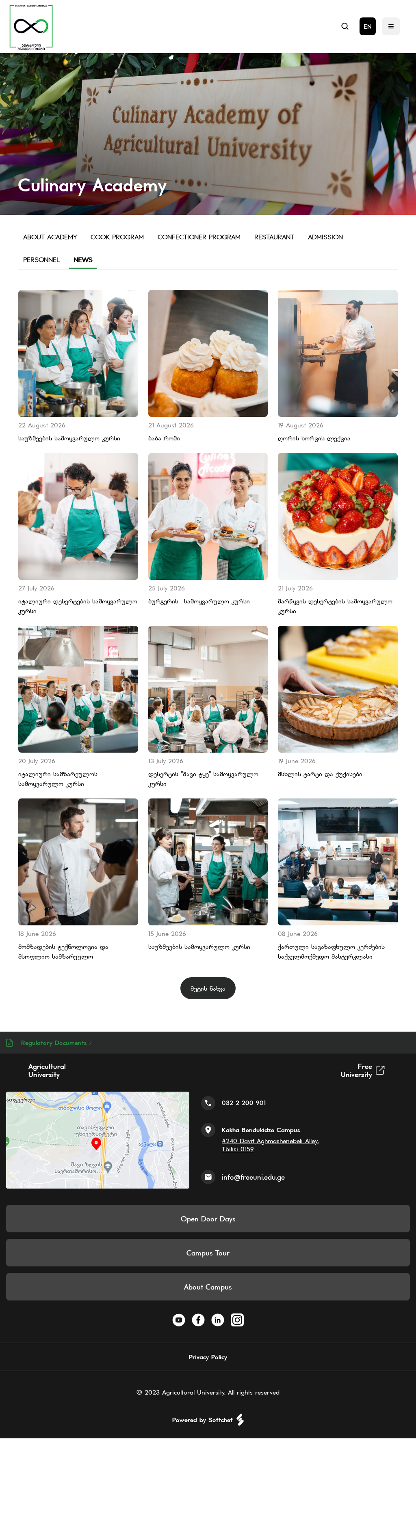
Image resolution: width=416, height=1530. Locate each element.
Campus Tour (208, 1252)
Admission (325, 237)
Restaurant (274, 237)
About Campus (208, 1287)
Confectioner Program (199, 237)
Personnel (41, 259)
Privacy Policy (208, 1357)
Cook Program (117, 237)
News (83, 259)
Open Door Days (208, 1218)
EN (368, 26)
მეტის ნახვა (208, 988)
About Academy (50, 237)
